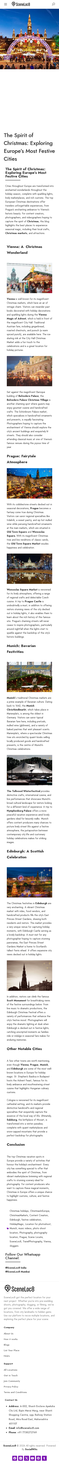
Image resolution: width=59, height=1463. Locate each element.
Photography (26, 1232)
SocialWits (31, 1449)
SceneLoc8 (15, 1241)
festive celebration (31, 1219)
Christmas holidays (19, 1211)
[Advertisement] (29, 100)
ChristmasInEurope (39, 1211)
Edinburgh (15, 1219)
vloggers (14, 1246)
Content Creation (38, 1215)
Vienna (47, 1241)
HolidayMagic (17, 1224)
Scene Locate (35, 1237)
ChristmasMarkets (19, 1215)
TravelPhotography (32, 1241)
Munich (13, 1228)
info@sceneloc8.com (27, 1428)
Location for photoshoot (38, 1224)
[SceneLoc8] (21, 4)
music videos (24, 1228)
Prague (23, 1237)
